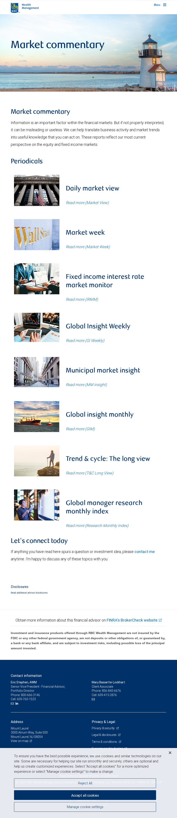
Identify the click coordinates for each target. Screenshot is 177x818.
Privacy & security (103, 728)
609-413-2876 (107, 695)
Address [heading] (17, 722)
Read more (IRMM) (82, 299)
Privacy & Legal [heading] (103, 722)
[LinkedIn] (17, 703)
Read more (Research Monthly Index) (97, 525)
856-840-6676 (111, 691)
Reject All (85, 783)
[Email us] (13, 703)
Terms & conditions (105, 742)
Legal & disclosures (104, 735)
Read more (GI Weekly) (85, 340)
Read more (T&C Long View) (89, 473)
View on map (19, 741)
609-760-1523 (26, 699)
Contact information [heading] (26, 675)
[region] (88, 783)
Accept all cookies (85, 795)
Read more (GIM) (80, 428)
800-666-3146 (30, 695)
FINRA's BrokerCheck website (132, 620)
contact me (144, 551)
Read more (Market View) (87, 202)
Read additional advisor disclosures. (29, 592)
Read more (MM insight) (86, 384)
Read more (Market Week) (88, 246)
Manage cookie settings (85, 807)
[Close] (170, 752)
